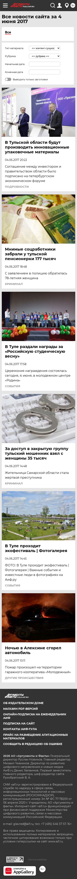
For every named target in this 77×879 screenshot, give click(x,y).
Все (8, 32)
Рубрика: (10, 56)
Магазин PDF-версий (20, 709)
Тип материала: (14, 48)
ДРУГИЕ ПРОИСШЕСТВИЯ (24, 678)
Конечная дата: (14, 72)
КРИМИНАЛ (14, 284)
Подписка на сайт (19, 723)
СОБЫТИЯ (12, 386)
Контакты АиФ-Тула (20, 729)
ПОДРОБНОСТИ (17, 186)
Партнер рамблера (37, 859)
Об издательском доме (23, 703)
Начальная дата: (15, 64)
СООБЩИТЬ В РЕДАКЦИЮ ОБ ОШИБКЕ (32, 744)
